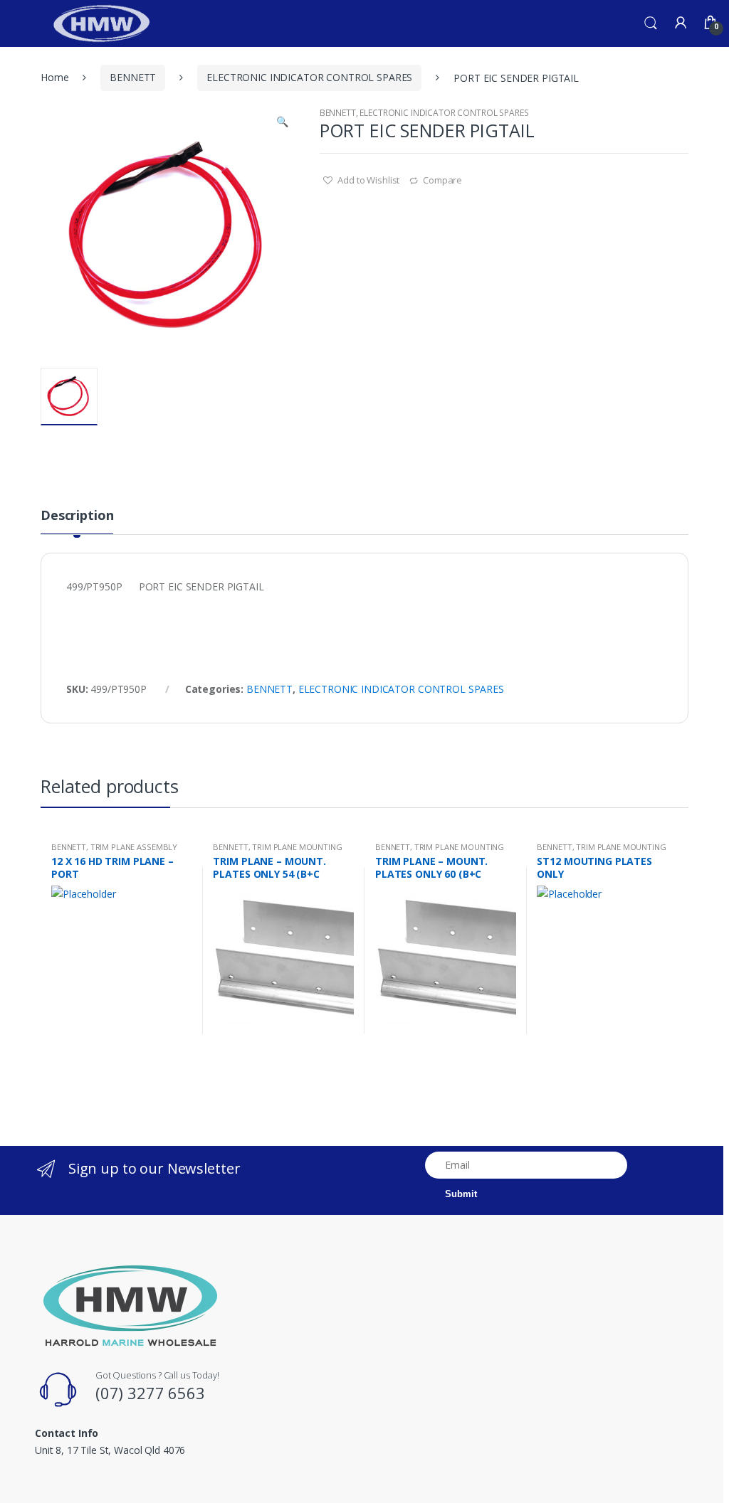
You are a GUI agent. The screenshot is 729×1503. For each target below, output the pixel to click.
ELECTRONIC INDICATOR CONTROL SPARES (309, 77)
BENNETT (133, 77)
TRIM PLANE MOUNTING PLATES (277, 851)
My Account (680, 23)
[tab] (77, 521)
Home (54, 77)
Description (77, 516)
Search (651, 23)
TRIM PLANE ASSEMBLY (133, 846)
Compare (442, 180)
